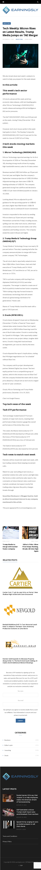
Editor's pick (9, 745)
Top (21, 865)
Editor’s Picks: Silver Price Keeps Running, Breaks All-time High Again (30, 547)
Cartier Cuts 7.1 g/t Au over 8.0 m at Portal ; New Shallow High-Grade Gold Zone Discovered (20, 593)
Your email (20, 700)
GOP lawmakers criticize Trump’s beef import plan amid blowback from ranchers (27, 812)
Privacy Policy (7, 841)
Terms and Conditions (10, 836)
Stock (6, 755)
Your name (20, 691)
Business (8, 740)
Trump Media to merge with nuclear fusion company (10, 546)
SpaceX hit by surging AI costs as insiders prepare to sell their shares (27, 824)
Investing (6, 23)
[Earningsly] (20, 10)
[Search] (37, 2)
